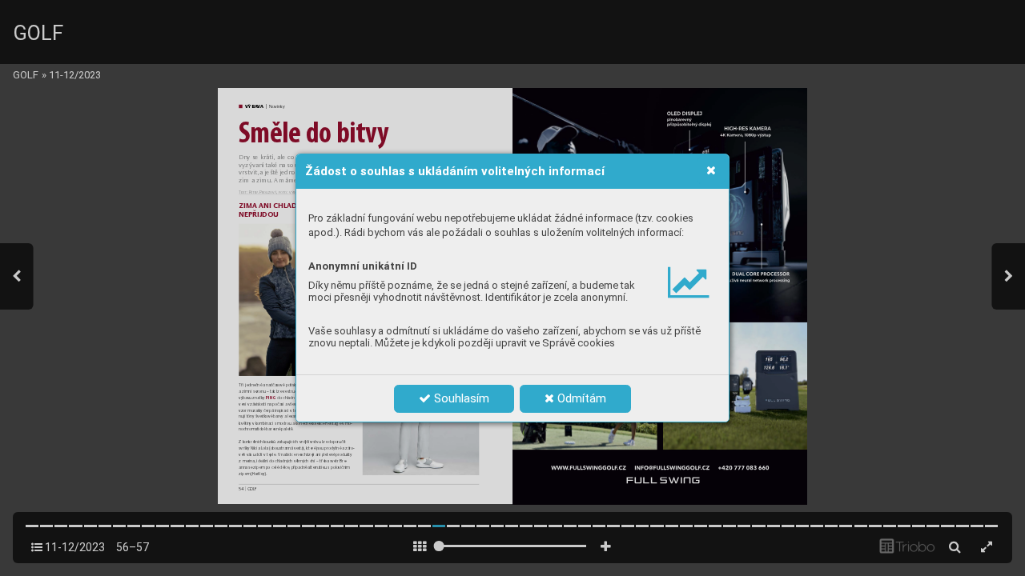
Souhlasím (460, 398)
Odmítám (580, 398)
